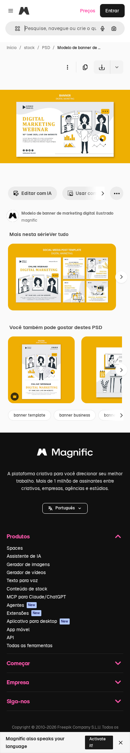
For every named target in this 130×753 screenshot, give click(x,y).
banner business (74, 415)
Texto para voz (22, 580)
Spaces (15, 548)
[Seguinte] (103, 193)
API (10, 638)
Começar (18, 663)
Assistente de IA (24, 556)
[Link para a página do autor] (13, 217)
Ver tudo (58, 234)
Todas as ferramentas (29, 646)
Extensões (23, 613)
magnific (29, 220)
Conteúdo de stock (27, 589)
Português (65, 508)
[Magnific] (65, 454)
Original (42, 89)
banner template (29, 415)
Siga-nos (18, 701)
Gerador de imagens (28, 564)
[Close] (120, 743)
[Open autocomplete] (15, 28)
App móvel (18, 629)
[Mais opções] (67, 67)
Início (12, 47)
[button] (65, 508)
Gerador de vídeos (26, 572)
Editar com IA (36, 193)
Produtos (18, 536)
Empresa (18, 682)
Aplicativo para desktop (37, 621)
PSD (46, 47)
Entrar (112, 11)
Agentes (21, 605)
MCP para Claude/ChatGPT (36, 597)
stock (29, 47)
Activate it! (97, 742)
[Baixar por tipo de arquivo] (116, 67)
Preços (87, 11)
